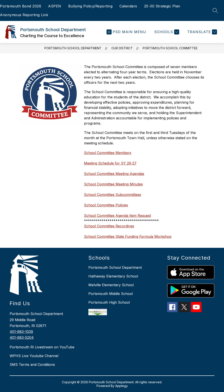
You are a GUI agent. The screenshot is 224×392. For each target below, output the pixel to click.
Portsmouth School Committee (170, 48)
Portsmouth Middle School (110, 293)
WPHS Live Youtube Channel (34, 356)
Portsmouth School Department (73, 48)
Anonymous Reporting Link (24, 15)
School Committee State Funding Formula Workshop (128, 236)
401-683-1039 (21, 331)
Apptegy (121, 386)
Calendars (128, 6)
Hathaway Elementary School (113, 276)
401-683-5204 (22, 337)
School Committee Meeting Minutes (113, 184)
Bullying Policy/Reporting (90, 6)
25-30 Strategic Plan (162, 6)
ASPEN (54, 6)
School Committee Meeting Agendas (114, 173)
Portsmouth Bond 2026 (20, 6)
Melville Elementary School (111, 285)
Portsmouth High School (109, 302)
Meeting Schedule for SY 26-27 (110, 163)
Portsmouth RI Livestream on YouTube (42, 347)
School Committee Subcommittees (112, 194)
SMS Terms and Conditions (32, 364)
